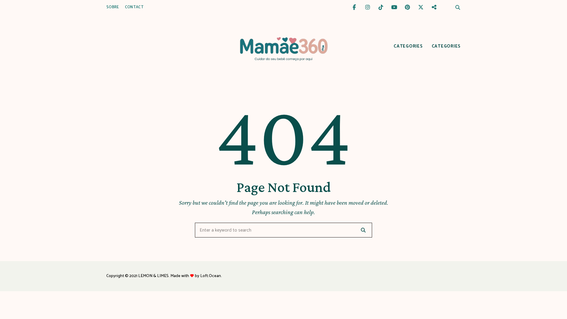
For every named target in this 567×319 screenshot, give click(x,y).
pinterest (407, 7)
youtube (394, 7)
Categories (408, 46)
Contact (134, 7)
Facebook (354, 7)
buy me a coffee (434, 7)
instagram (367, 7)
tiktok (380, 7)
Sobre (112, 7)
